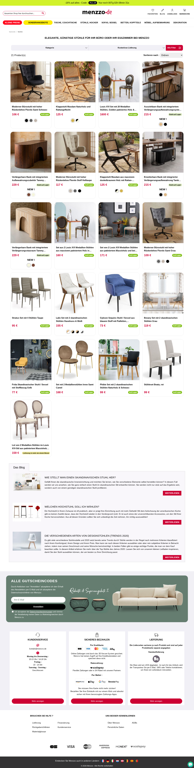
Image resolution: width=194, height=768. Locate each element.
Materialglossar (39, 731)
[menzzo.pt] (137, 760)
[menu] (97, 22)
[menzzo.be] (127, 760)
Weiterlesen (172, 493)
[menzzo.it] (112, 760)
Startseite (12, 32)
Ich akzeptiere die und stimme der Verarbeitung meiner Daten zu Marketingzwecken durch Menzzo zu (39, 614)
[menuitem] (12, 22)
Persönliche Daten (116, 727)
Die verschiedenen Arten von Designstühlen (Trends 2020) (87, 535)
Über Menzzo (114, 723)
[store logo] (97, 13)
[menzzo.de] (108, 760)
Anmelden (38, 606)
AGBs (134, 723)
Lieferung (36, 723)
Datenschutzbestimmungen (41, 612)
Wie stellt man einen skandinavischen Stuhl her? (80, 477)
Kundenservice (64, 727)
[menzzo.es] (132, 760)
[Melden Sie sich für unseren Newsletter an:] (38, 600)
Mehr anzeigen (38, 701)
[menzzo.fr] (103, 760)
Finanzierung (63, 723)
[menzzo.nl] (117, 760)
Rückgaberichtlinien (41, 727)
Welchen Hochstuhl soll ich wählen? (72, 506)
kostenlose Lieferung (127, 48)
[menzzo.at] (122, 760)
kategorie (50, 48)
